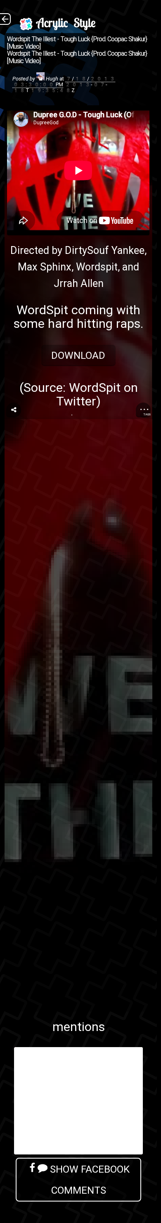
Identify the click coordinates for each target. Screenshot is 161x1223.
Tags (147, 414)
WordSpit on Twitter (97, 394)
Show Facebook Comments (88, 1179)
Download (79, 355)
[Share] (13, 410)
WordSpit (42, 310)
